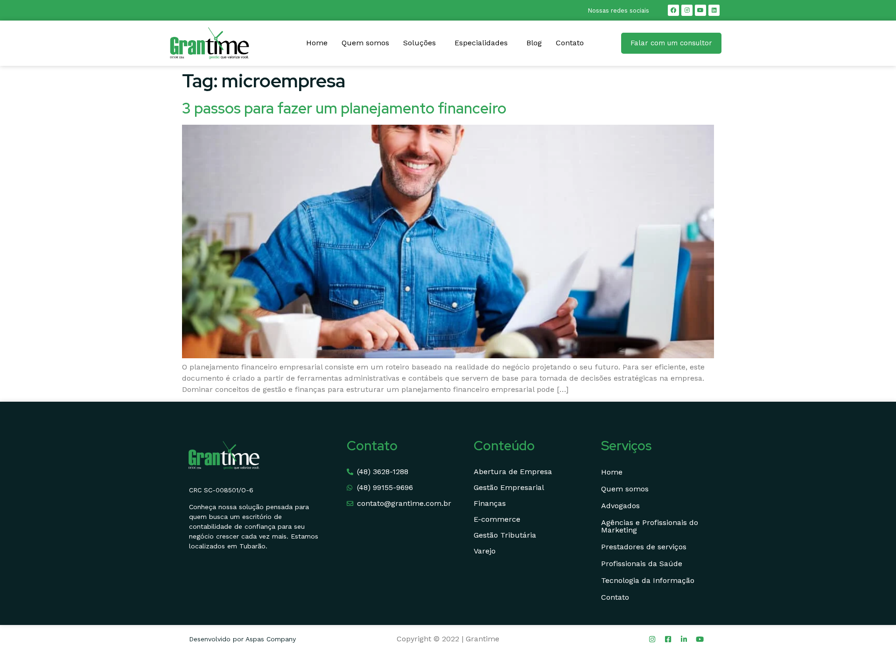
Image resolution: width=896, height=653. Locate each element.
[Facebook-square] (668, 639)
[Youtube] (700, 10)
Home (317, 42)
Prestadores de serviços (643, 546)
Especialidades (481, 42)
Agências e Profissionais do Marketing (649, 526)
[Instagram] (687, 10)
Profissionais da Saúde (641, 563)
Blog (534, 42)
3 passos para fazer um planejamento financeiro (344, 108)
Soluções (419, 42)
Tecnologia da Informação (647, 580)
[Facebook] (673, 10)
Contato (570, 42)
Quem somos (365, 42)
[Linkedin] (714, 10)
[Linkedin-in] (684, 639)
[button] (422, 43)
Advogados (620, 505)
